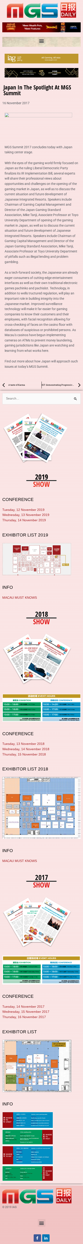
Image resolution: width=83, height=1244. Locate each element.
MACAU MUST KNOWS (19, 597)
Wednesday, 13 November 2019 (25, 515)
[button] (41, 40)
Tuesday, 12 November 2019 (23, 510)
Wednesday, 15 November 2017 (25, 1011)
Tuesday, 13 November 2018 (23, 744)
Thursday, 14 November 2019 (24, 520)
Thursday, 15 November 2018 (24, 754)
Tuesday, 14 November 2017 (23, 1006)
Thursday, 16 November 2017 (24, 1017)
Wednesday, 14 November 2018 (25, 749)
